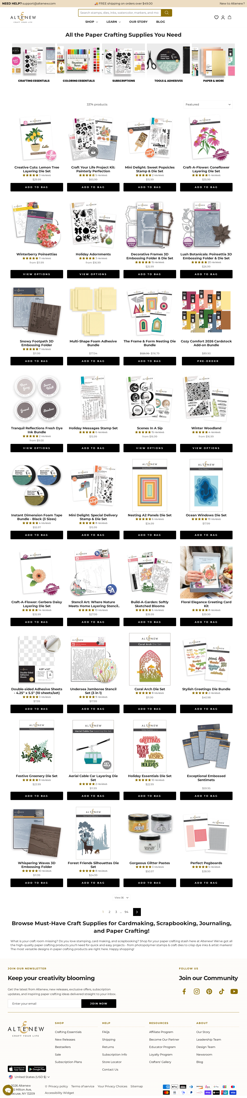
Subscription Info (114, 1054)
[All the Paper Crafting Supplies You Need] (33, 85)
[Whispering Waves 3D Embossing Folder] (36, 833)
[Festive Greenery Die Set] (36, 746)
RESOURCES (159, 1024)
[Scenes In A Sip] (150, 398)
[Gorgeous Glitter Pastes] (150, 833)
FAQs (106, 1032)
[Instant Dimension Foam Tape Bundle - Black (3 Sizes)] (36, 485)
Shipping (108, 1039)
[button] (8, 1090)
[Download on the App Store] (17, 1069)
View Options (36, 274)
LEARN (112, 21)
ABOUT (202, 1024)
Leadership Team (208, 1039)
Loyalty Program (161, 1054)
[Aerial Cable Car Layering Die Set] (93, 746)
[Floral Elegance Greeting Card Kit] (206, 572)
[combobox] (119, 13)
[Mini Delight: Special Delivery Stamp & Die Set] (93, 485)
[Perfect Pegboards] (206, 833)
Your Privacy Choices (112, 1086)
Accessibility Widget (59, 1093)
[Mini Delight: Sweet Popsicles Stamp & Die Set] (150, 137)
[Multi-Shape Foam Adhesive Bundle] (93, 311)
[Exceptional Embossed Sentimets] (206, 746)
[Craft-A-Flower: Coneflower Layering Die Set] (206, 137)
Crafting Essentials (68, 1032)
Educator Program (162, 1047)
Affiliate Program (161, 1032)
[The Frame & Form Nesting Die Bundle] (150, 311)
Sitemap (137, 1086)
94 (126, 912)
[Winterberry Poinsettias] (36, 224)
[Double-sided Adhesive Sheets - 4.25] (36, 659)
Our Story (203, 1032)
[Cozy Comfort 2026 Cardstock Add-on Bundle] (206, 311)
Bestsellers (63, 1047)
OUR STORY (138, 21)
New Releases (65, 1039)
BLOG (160, 21)
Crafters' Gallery (160, 1062)
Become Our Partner (164, 1039)
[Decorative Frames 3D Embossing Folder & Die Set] (150, 224)
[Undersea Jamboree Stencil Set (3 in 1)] (93, 659)
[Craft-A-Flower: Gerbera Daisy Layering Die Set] (36, 572)
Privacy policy (58, 1086)
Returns (108, 1047)
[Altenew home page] (23, 17)
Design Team (205, 1047)
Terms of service (82, 1086)
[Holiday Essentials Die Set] (150, 746)
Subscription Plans (68, 1062)
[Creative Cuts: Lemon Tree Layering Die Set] (36, 137)
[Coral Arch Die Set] (150, 659)
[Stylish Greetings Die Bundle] (206, 659)
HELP (106, 1024)
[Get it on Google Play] (37, 1069)
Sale (58, 1054)
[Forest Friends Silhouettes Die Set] (93, 833)
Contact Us (110, 1069)
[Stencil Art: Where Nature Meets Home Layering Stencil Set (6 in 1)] (93, 572)
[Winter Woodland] (206, 398)
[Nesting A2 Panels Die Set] (150, 485)
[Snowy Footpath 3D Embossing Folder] (36, 311)
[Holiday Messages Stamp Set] (93, 398)
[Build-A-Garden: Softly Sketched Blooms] (150, 572)
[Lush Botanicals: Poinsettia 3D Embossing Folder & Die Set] (206, 224)
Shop (59, 1024)
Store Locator (112, 1062)
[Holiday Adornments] (93, 224)
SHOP (90, 21)
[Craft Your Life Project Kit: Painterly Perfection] (93, 137)
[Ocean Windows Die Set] (206, 485)
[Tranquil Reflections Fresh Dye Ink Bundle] (36, 398)
